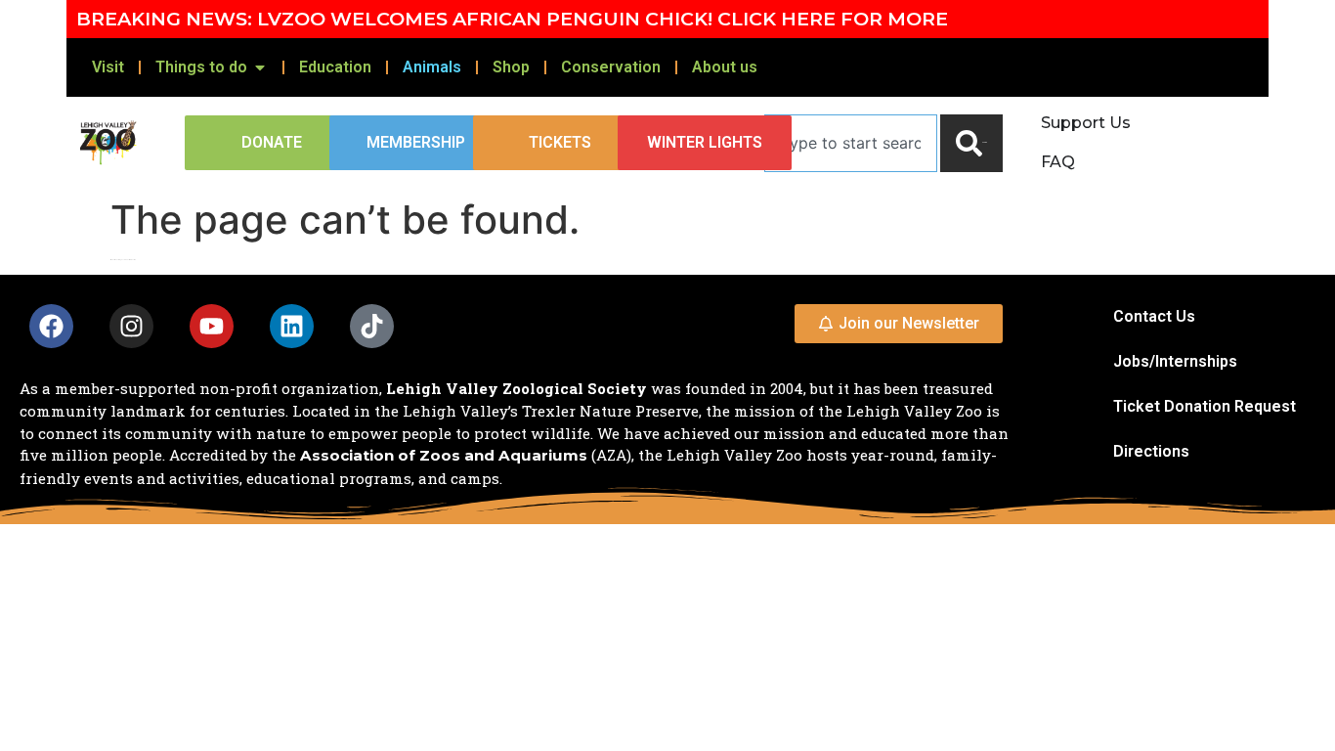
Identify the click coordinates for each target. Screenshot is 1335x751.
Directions (1151, 451)
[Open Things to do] (260, 67)
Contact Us (1154, 316)
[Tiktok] (372, 326)
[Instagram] (131, 326)
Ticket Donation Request (1204, 406)
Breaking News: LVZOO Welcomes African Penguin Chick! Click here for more (512, 18)
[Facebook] (51, 326)
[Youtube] (212, 326)
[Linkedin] (292, 326)
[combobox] (850, 143)
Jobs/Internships (1175, 361)
